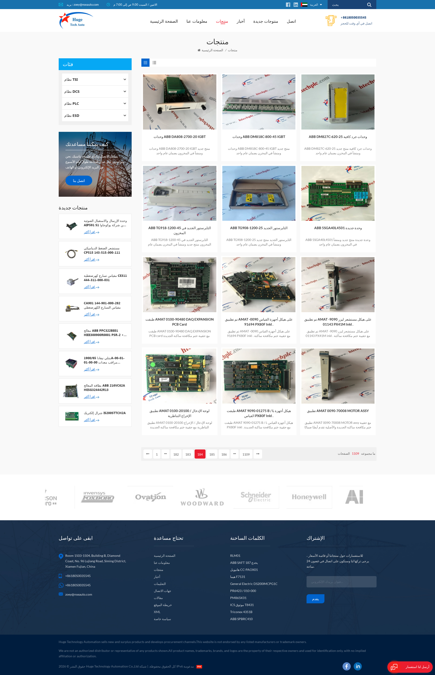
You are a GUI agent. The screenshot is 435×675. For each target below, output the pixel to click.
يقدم (315, 599)
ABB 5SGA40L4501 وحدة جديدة (338, 228)
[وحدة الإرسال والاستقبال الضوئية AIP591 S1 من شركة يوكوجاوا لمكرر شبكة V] (71, 226)
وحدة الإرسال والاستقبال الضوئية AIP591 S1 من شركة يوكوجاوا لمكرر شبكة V (105, 222)
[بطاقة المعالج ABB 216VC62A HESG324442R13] (71, 391)
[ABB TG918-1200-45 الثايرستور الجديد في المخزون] (179, 193)
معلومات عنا (196, 21)
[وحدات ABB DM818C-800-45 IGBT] (258, 102)
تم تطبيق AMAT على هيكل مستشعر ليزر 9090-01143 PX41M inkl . (338, 321)
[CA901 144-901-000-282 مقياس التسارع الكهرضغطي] (71, 308)
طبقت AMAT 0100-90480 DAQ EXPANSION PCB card (179, 321)
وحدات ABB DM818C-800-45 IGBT (258, 137)
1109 (246, 454)
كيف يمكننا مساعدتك (86, 144)
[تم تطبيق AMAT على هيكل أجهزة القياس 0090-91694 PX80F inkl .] (258, 284)
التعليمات (160, 584)
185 (212, 454)
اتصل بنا (79, 180)
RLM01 (235, 555)
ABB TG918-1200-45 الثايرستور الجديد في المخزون (179, 230)
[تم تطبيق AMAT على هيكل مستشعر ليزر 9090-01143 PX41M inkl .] (338, 284)
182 (176, 454)
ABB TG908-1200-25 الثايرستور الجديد (259, 228)
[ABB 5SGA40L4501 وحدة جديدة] (338, 193)
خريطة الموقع (163, 605)
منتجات (222, 21)
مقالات (158, 598)
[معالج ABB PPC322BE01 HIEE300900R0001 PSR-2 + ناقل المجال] (71, 336)
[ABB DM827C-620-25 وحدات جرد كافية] (338, 102)
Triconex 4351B (241, 612)
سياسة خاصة (162, 619)
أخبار (241, 21)
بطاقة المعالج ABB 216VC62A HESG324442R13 (104, 387)
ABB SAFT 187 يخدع (244, 563)
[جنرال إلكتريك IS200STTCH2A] (71, 416)
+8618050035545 (356, 20)
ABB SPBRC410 (241, 619)
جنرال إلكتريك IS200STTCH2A (105, 413)
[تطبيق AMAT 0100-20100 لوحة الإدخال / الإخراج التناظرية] (179, 376)
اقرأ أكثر (90, 232)
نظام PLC (71, 103)
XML (157, 612)
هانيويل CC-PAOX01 (244, 570)
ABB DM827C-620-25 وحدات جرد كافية (338, 137)
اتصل (291, 21)
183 (188, 454)
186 (224, 454)
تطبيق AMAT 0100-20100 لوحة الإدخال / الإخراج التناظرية (180, 413)
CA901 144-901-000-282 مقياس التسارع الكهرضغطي (102, 305)
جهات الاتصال (162, 591)
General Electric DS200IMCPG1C (254, 584)
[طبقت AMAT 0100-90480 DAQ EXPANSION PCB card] (179, 284)
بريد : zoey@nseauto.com (83, 4)
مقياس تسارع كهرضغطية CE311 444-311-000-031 (105, 277)
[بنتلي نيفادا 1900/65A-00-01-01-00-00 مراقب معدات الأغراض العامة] (71, 363)
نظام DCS (72, 91)
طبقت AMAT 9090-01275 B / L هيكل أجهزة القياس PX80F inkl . (259, 413)
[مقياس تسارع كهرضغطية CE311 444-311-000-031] (71, 281)
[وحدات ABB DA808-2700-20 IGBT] (179, 102)
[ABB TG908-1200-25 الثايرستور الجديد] (258, 193)
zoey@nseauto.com (78, 594)
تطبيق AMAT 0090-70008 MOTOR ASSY (338, 411)
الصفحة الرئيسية (164, 21)
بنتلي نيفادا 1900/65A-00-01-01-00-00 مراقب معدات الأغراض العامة (104, 360)
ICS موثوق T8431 (242, 605)
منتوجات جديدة (265, 21)
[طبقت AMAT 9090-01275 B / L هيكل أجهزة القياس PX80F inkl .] (258, 376)
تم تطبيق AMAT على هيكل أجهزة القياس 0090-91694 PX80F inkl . (259, 321)
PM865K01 (238, 598)
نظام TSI (71, 79)
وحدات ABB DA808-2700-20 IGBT (180, 137)
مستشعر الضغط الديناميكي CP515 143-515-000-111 (102, 250)
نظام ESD (71, 115)
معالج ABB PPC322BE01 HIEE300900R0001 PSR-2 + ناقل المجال (104, 332)
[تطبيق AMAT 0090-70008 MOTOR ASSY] (338, 376)
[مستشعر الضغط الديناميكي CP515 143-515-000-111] (71, 253)
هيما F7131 (237, 577)
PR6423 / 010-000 (243, 591)
